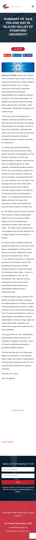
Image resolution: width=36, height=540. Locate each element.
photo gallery (13, 374)
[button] (32, 6)
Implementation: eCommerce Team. (18, 531)
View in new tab (7, 442)
